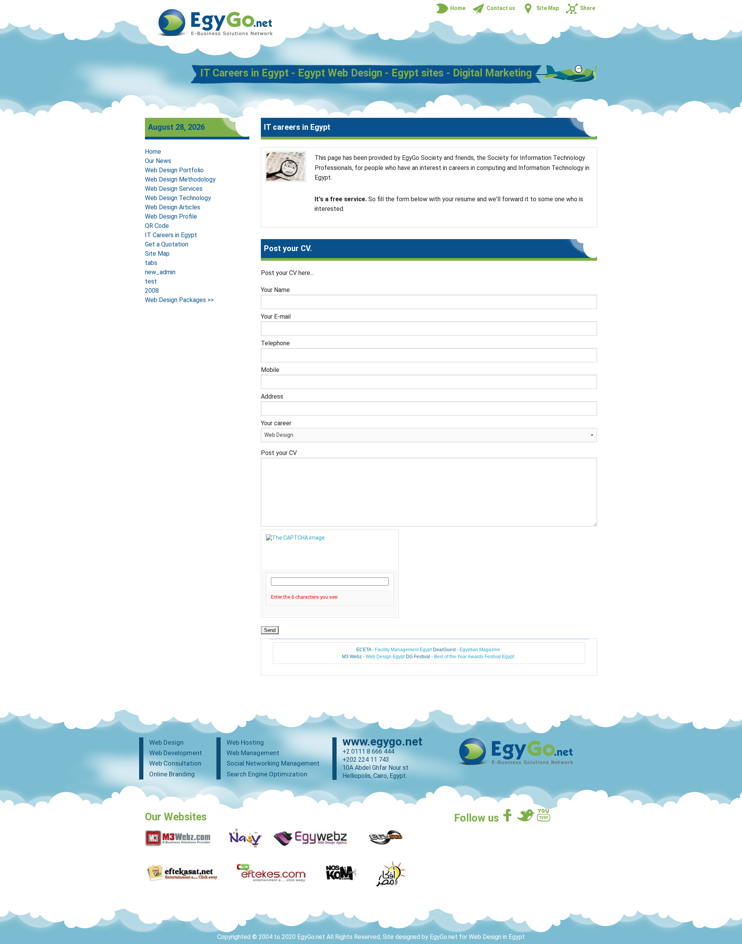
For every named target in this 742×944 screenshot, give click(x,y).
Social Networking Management (273, 763)
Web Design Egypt (385, 656)
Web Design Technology (178, 198)
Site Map (157, 253)
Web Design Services (174, 188)
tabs (151, 263)
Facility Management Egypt (403, 649)
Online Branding (172, 774)
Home (153, 151)
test (151, 281)
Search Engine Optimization (266, 774)
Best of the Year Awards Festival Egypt (474, 656)
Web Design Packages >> (179, 300)
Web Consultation (175, 763)
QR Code (157, 225)
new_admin (160, 272)
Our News (158, 161)
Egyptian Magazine (479, 649)
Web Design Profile (171, 216)
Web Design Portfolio (174, 170)
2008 (152, 290)
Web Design (166, 742)
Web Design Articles (172, 207)
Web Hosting (245, 742)
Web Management (252, 753)
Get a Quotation (166, 244)
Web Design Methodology (180, 179)
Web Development (175, 753)
